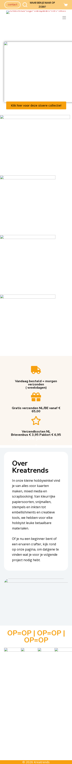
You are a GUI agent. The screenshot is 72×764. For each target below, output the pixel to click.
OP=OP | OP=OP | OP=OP (36, 636)
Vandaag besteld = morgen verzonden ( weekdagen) (36, 384)
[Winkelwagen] (66, 5)
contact (12, 4)
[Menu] (65, 17)
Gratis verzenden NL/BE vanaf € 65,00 (36, 409)
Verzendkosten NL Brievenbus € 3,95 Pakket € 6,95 (36, 433)
